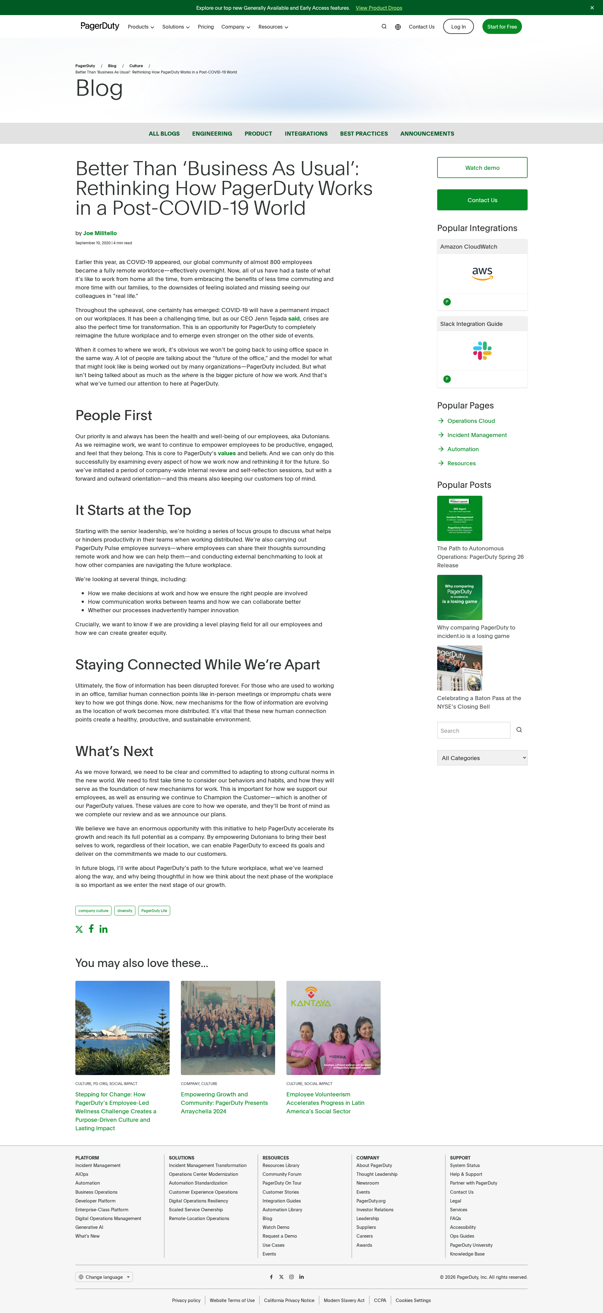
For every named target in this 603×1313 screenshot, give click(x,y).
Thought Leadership (377, 1174)
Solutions (173, 26)
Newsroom (367, 1183)
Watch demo (482, 167)
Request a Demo (280, 1236)
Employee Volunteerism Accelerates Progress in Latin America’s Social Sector (325, 1102)
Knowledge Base (467, 1254)
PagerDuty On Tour (282, 1183)
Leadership (367, 1218)
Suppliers (366, 1227)
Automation (87, 1183)
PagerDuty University (471, 1245)
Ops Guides (462, 1236)
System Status (465, 1165)
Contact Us (422, 26)
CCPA (380, 1300)
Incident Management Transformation (208, 1165)
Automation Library (282, 1209)
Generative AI (89, 1227)
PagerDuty (85, 65)
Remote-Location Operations (199, 1218)
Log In (458, 26)
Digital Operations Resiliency (198, 1200)
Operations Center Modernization (203, 1174)
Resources (270, 26)
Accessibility (463, 1227)
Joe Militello (100, 233)
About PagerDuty (374, 1165)
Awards (364, 1245)
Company (233, 26)
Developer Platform (95, 1200)
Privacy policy (186, 1300)
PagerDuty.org (371, 1200)
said (294, 318)
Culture (136, 65)
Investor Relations (375, 1209)
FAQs (455, 1218)
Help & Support (466, 1174)
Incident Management (98, 1165)
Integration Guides (282, 1200)
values (227, 453)
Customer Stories (281, 1192)
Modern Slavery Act (344, 1300)
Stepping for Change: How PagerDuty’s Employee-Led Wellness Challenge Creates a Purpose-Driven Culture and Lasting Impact (115, 1111)
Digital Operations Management (108, 1218)
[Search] (519, 730)
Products (138, 26)
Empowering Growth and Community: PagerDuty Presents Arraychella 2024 (224, 1102)
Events (269, 1254)
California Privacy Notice (289, 1300)
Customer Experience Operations (203, 1192)
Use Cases (274, 1245)
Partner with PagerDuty (473, 1183)
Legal (455, 1200)
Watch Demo (276, 1227)
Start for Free (502, 26)
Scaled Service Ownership (196, 1209)
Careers (364, 1236)
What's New (87, 1236)
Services (458, 1209)
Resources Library (281, 1165)
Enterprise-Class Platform (101, 1209)
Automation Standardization (198, 1183)
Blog (112, 65)
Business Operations (96, 1192)
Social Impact (123, 1083)
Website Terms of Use (232, 1300)
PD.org (100, 1083)
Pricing (206, 26)
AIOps (81, 1174)
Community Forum (282, 1174)
